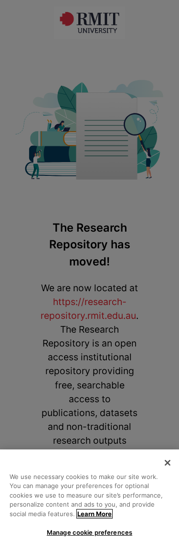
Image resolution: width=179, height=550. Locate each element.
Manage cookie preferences (89, 532)
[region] (89, 499)
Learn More (94, 514)
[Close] (167, 462)
